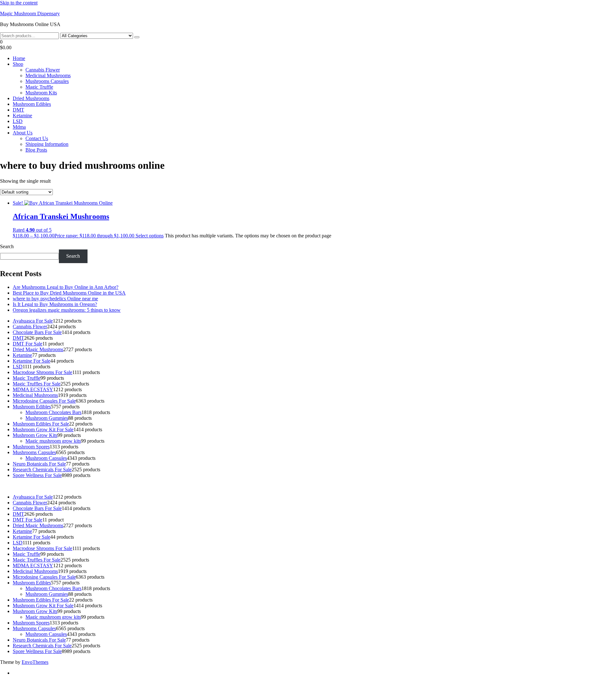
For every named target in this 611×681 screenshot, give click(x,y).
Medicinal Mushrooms (48, 75)
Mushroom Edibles (32, 104)
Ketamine (22, 115)
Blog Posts (36, 150)
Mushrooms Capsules (47, 81)
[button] (305, 45)
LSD (18, 121)
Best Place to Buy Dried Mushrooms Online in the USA (69, 293)
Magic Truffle (39, 87)
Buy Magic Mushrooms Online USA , (38, 486)
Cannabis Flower (42, 69)
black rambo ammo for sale (458, 486)
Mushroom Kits (41, 92)
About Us (22, 132)
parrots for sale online (298, 486)
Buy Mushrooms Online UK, (166, 486)
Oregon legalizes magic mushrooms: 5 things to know (67, 310)
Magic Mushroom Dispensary (30, 13)
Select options (150, 235)
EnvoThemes (35, 662)
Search (7, 246)
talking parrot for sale (407, 486)
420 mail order (210, 486)
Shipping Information (46, 144)
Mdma (19, 127)
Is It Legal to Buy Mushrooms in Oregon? (55, 304)
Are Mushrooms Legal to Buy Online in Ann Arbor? (65, 287)
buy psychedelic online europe (352, 486)
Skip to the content (19, 2)
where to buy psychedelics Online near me (55, 298)
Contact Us (36, 138)
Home (19, 58)
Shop (18, 64)
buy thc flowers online (251, 486)
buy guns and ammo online (515, 486)
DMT (18, 109)
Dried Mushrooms (31, 98)
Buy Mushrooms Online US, (106, 486)
